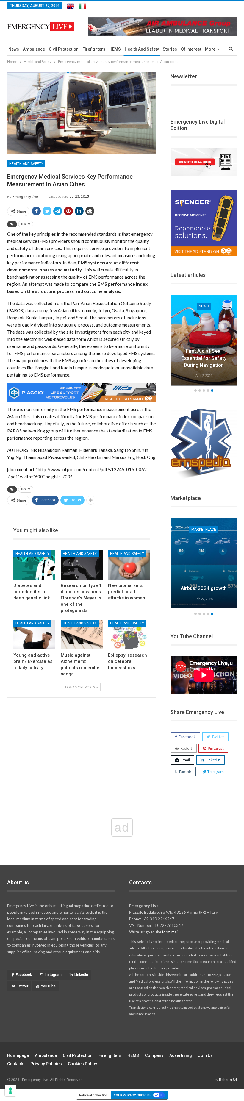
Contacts (15, 1063)
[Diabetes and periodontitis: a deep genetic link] (34, 565)
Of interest (191, 49)
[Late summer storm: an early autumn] (204, 340)
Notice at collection (93, 1095)
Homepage (18, 1055)
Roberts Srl (228, 1080)
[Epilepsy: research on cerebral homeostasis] (129, 634)
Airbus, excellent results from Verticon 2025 (203, 581)
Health (25, 224)
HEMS (115, 49)
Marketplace (203, 529)
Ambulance (34, 49)
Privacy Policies (46, 1063)
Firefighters (93, 49)
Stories (170, 49)
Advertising (180, 1055)
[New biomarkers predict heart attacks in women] (129, 565)
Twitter (22, 986)
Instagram (53, 975)
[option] (204, 340)
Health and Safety (142, 49)
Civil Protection (64, 49)
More (210, 49)
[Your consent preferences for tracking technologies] (10, 1090)
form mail (170, 932)
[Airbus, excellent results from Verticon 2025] (204, 563)
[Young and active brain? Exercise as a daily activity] (34, 634)
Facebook (24, 975)
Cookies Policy (82, 1063)
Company (154, 1055)
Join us (205, 1055)
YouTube (48, 986)
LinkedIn (81, 975)
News (13, 49)
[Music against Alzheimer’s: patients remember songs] (82, 634)
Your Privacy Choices (132, 1095)
